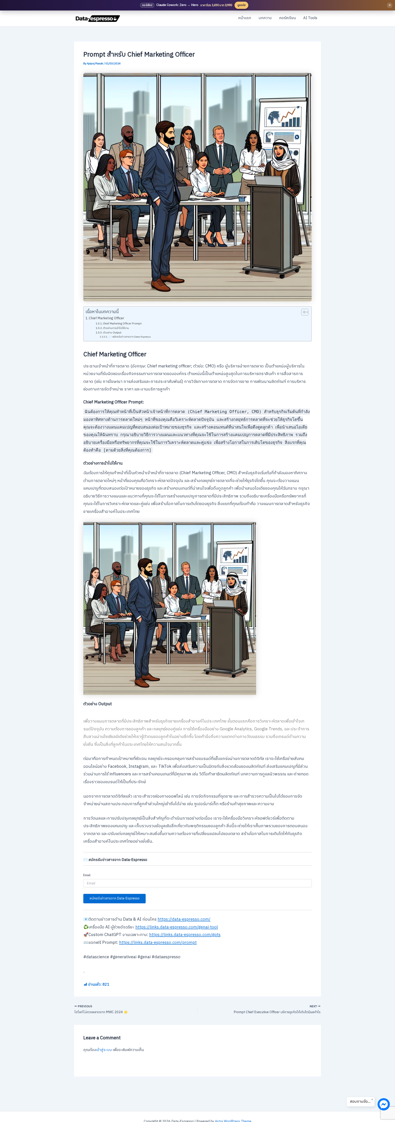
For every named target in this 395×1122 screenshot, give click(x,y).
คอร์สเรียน (287, 18)
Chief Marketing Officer (106, 318)
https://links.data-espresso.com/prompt (158, 942)
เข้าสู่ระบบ (104, 1050)
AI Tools (310, 18)
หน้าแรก (244, 18)
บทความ (265, 18)
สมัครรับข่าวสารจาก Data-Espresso (114, 898)
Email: (87, 875)
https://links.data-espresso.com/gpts (185, 934)
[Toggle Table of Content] (302, 312)
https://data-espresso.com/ (184, 919)
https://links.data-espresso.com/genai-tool (176, 927)
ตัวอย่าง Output (112, 333)
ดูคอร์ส (241, 5)
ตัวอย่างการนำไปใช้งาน (116, 328)
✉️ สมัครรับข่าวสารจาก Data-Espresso (129, 337)
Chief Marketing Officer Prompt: (122, 324)
